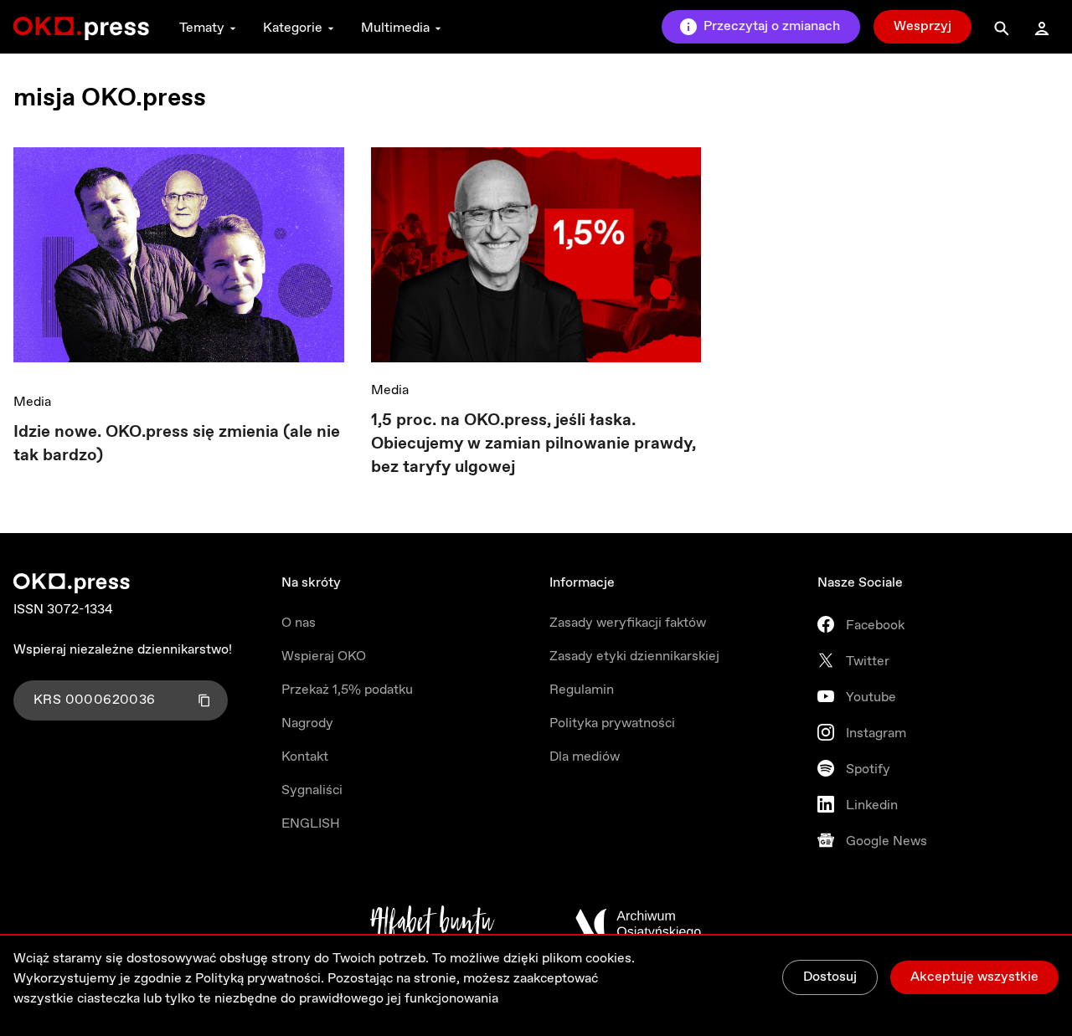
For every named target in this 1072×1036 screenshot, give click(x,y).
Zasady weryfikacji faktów (627, 623)
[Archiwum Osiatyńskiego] (638, 924)
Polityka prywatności (612, 723)
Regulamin (581, 690)
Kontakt (304, 757)
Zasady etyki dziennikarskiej (634, 656)
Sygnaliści (312, 790)
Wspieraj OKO (323, 656)
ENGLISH (310, 824)
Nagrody (307, 723)
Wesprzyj (922, 26)
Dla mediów (584, 757)
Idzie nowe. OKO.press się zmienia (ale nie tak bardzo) (176, 444)
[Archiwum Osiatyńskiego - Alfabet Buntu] (432, 923)
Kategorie (292, 28)
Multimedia (395, 28)
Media (32, 402)
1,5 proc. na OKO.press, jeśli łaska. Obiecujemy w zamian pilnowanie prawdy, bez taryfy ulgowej (533, 444)
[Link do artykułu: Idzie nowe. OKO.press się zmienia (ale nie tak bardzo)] (178, 260)
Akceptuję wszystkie (974, 977)
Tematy (201, 28)
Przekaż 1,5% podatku (347, 690)
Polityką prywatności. (259, 978)
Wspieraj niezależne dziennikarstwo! (122, 650)
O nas (298, 623)
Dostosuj (830, 977)
